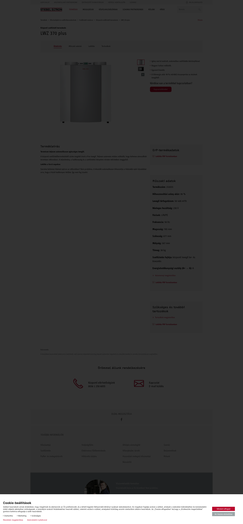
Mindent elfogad (223, 509)
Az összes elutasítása (223, 514)
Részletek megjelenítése (13, 520)
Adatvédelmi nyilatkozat (37, 520)
